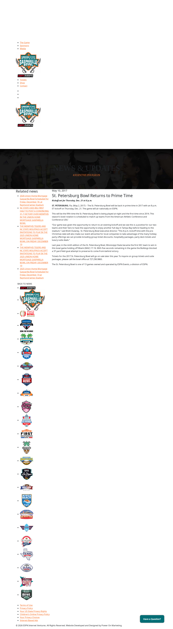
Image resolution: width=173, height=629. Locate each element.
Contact (23, 85)
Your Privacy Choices (30, 617)
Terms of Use (26, 605)
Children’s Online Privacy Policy (35, 614)
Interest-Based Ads (29, 620)
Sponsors (24, 45)
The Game (25, 42)
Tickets (23, 79)
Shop (22, 82)
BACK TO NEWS (24, 283)
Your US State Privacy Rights (33, 611)
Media (23, 48)
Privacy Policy (26, 608)
